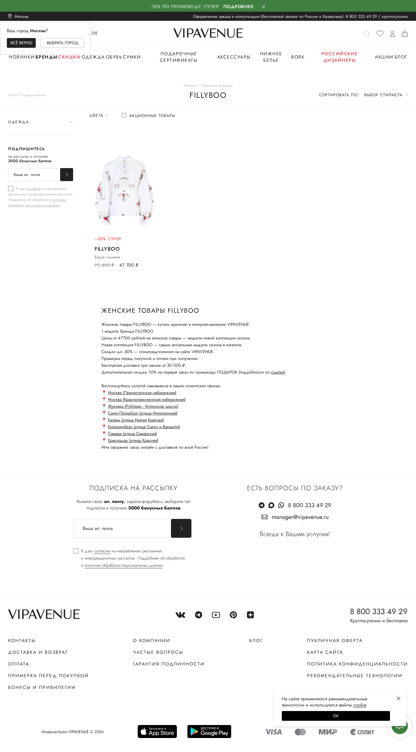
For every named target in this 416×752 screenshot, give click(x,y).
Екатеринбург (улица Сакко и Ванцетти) (144, 427)
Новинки (22, 57)
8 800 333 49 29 (361, 16)
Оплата (18, 664)
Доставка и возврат (38, 652)
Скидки (69, 57)
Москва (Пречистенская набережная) (142, 392)
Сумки (132, 57)
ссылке (277, 372)
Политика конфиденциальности (357, 664)
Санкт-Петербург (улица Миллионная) (142, 413)
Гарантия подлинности (169, 664)
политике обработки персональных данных (37, 202)
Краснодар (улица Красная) (133, 440)
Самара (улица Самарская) (132, 433)
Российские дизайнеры (339, 56)
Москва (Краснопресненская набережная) (147, 399)
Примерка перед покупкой (48, 675)
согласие (33, 188)
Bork (298, 57)
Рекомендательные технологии (354, 675)
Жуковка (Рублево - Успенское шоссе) (143, 406)
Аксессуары (234, 57)
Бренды (46, 57)
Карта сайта (325, 652)
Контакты (22, 640)
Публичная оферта (335, 640)
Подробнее (238, 6)
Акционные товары (152, 116)
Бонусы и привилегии (42, 687)
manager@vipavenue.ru (300, 517)
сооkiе (359, 705)
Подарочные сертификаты (179, 56)
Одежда (93, 57)
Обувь (114, 57)
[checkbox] (40, 197)
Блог (401, 57)
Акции (384, 57)
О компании (151, 640)
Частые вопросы (158, 652)
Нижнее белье (271, 56)
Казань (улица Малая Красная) (136, 420)
